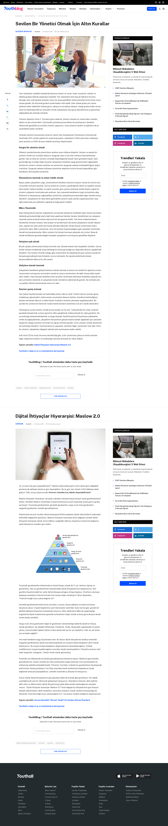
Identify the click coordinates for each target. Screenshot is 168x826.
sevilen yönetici (59, 388)
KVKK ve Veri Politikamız (135, 794)
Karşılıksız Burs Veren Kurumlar (127, 121)
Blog (20, 810)
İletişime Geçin (50, 814)
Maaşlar (55, 2)
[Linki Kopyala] (7, 128)
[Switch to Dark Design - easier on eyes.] (159, 9)
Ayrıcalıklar (29, 2)
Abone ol (81, 375)
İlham (101, 804)
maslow (50, 743)
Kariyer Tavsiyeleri (36, 9)
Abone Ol (132, 191)
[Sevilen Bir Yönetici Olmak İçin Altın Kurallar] (60, 87)
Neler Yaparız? (50, 790)
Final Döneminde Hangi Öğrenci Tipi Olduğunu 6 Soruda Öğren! (133, 115)
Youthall (37, 31)
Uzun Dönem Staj (78, 810)
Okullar (70, 2)
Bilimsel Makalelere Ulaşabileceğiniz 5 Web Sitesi (129, 70)
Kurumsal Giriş (50, 794)
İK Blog (48, 804)
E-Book (48, 800)
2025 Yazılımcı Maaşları (124, 88)
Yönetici (70, 388)
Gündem (83, 9)
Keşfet (109, 9)
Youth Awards (50, 810)
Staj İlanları (76, 804)
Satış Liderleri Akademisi (42, 2)
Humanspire (95, 9)
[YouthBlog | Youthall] (13, 9)
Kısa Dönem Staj (78, 814)
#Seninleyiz (49, 807)
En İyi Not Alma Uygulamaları (126, 108)
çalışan (19, 388)
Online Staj (76, 807)
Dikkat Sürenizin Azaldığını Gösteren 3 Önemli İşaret (133, 94)
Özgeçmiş (51, 9)
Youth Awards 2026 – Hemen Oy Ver (95, 2)
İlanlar (13, 2)
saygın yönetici (44, 388)
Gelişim (72, 9)
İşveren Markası (23, 31)
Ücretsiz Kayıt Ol (51, 797)
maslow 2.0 (60, 743)
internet (41, 743)
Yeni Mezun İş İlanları (79, 794)
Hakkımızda (22, 790)
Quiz (100, 807)
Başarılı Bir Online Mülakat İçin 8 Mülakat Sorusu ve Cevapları (131, 102)
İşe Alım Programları (79, 790)
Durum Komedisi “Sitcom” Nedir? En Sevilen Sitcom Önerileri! (62, 700)
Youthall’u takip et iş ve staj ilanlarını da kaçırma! (41, 351)
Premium (79, 2)
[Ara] (163, 8)
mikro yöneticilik (31, 388)
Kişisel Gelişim (104, 810)
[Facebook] (7, 99)
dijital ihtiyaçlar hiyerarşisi (26, 743)
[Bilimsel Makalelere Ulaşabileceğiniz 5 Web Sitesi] (133, 54)
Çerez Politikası (132, 800)
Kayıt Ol (152, 9)
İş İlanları (75, 800)
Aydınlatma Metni (132, 797)
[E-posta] (7, 123)
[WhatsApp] (7, 117)
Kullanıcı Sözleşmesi (133, 790)
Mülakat (62, 9)
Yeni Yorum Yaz (60, 396)
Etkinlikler (20, 2)
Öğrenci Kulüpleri (24, 814)
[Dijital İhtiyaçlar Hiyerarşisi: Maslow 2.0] (60, 479)
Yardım (20, 794)
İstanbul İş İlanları (78, 797)
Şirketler (6, 2)
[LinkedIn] (7, 111)
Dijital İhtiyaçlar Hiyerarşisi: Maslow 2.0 (52, 345)
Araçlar (61, 2)
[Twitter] (7, 105)
